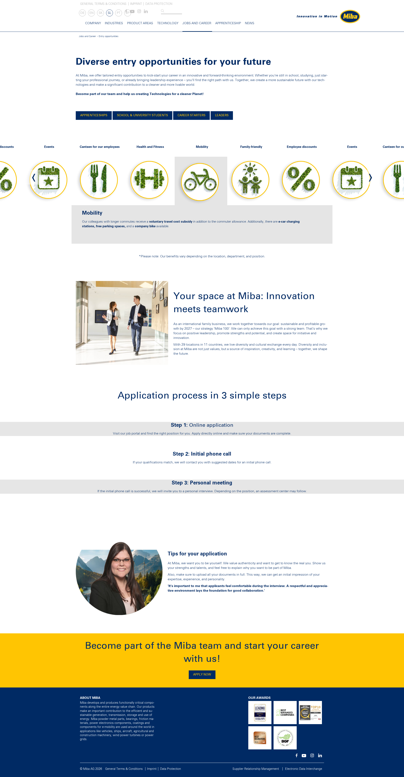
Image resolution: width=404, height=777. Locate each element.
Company (93, 23)
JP (127, 13)
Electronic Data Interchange (303, 769)
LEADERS (222, 115)
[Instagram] (139, 12)
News (249, 23)
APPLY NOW (202, 674)
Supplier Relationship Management (256, 769)
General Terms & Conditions (103, 4)
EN (91, 13)
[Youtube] (132, 12)
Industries (114, 23)
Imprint (136, 4)
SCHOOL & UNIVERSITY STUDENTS (142, 115)
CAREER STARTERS (191, 115)
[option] (101, 177)
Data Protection (158, 4)
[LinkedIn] (146, 12)
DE (82, 13)
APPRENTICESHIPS (93, 115)
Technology (167, 23)
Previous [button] (33, 177)
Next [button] (370, 177)
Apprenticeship (228, 23)
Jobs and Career (196, 23)
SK (100, 13)
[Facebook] (297, 756)
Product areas (140, 23)
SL (109, 13)
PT (118, 13)
